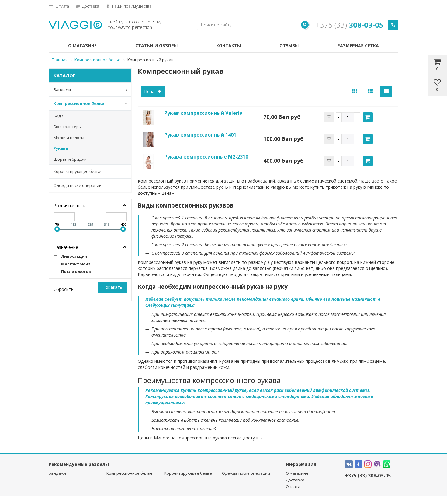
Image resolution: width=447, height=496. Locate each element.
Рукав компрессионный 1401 (200, 134)
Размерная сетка (358, 45)
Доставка (90, 6)
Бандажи (62, 89)
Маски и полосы (69, 137)
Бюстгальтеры (68, 126)
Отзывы (289, 45)
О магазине (82, 45)
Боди (58, 116)
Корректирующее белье (77, 171)
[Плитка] (354, 91)
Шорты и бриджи (70, 159)
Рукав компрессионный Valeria (203, 113)
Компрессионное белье (79, 103)
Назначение (66, 247)
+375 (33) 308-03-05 (368, 475)
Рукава (61, 148)
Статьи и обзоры (156, 45)
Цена (149, 91)
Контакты (228, 45)
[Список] (370, 91)
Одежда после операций (78, 185)
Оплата (61, 6)
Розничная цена (70, 205)
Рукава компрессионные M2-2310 (206, 156)
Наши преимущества (131, 6)
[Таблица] (386, 91)
